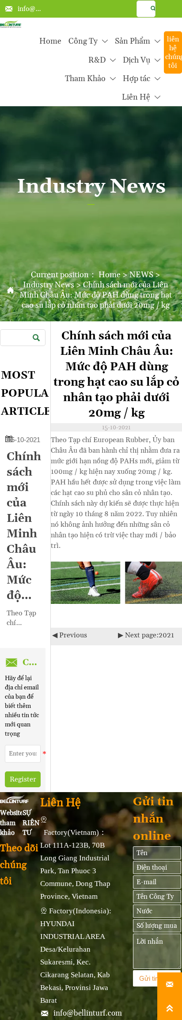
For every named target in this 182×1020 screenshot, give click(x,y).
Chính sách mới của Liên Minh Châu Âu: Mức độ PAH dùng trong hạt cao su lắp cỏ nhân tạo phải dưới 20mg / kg (95, 295)
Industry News (48, 285)
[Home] (10, 24)
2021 (166, 635)
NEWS (141, 275)
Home (110, 275)
